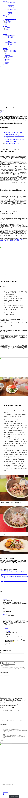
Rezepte (2, 111)
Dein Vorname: (3, 710)
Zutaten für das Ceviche (11, 141)
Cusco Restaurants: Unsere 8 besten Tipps (9, 578)
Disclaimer (5, 793)
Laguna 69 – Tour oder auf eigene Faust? (11, 729)
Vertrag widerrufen (14, 796)
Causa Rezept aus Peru (5, 570)
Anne (3, 110)
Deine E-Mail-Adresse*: (5, 715)
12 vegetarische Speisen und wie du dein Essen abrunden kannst (14, 581)
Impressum (5, 790)
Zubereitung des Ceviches (11, 143)
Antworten (5, 599)
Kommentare (2, 112)
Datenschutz (5, 792)
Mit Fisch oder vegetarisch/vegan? (14, 139)
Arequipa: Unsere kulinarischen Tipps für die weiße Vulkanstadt (14, 579)
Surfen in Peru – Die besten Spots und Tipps (12, 735)
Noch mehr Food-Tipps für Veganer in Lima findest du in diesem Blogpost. (12, 240)
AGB (4, 794)
